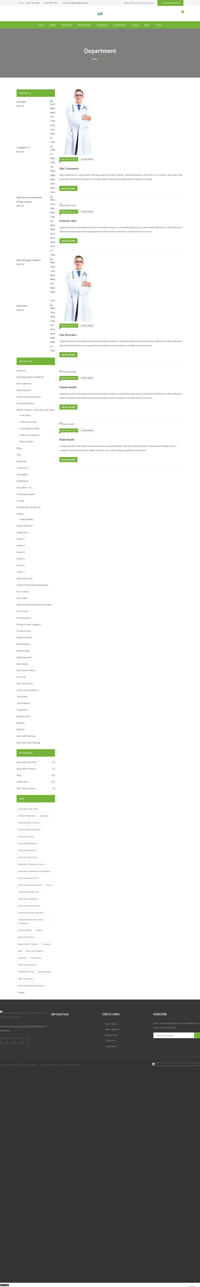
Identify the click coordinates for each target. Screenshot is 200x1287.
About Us (21, 370)
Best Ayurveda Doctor (28, 878)
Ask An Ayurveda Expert (29, 396)
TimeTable (22, 696)
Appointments (24, 390)
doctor (49, 885)
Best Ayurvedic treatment (30, 885)
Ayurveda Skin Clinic (27, 762)
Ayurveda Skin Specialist (29, 829)
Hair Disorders (68, 334)
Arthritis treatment (27, 815)
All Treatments (24, 383)
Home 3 (21, 545)
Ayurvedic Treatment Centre (31, 864)
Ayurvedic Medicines (27, 843)
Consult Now (119, 25)
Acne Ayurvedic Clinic (28, 809)
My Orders (22, 598)
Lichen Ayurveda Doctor (29, 905)
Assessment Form (25, 403)
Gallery (52, 25)
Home (41, 25)
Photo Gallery (26, 441)
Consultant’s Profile (29, 428)
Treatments (102, 25)
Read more (68, 188)
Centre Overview (28, 421)
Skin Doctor (36, 958)
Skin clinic (22, 958)
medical (39, 930)
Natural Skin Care (26, 937)
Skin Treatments (69, 168)
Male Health (66, 439)
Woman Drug (111, 1035)
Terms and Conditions (27, 690)
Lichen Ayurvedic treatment (31, 912)
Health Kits (67, 25)
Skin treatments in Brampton (31, 985)
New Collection (112, 1029)
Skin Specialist (44, 971)
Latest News (111, 1046)
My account (23, 591)
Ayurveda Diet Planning (28, 742)
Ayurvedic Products (26, 768)
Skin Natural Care (26, 971)
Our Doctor (22, 611)
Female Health (68, 387)
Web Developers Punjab (38, 1284)
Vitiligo (21, 992)
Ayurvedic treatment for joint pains (34, 871)
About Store (111, 1024)
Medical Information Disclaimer (33, 584)
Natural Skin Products (28, 944)
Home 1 (21, 538)
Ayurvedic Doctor (26, 836)
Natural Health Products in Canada (34, 604)
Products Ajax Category (29, 624)
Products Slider (24, 637)
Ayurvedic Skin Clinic (27, 857)
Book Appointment (172, 3)
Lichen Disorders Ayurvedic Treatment (30, 921)
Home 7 (21, 571)
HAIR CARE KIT (25, 525)
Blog (147, 25)
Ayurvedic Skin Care (27, 850)
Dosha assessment (26, 494)
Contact (135, 25)
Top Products (23, 703)
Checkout (21, 461)
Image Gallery (26, 519)
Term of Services (25, 683)
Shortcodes (22, 663)
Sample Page (23, 650)
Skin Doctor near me (27, 964)
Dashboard (22, 480)
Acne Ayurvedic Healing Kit (30, 376)
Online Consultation (29, 435)
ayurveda (44, 815)
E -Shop (158, 25)
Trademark (22, 709)
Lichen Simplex (25, 930)
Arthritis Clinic (68, 220)
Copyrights (22, 474)
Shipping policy (24, 657)
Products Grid (24, 630)
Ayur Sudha (88, 159)
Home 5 (21, 558)
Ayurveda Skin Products (29, 822)
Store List (21, 676)
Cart (19, 454)
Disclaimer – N (24, 487)
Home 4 (21, 552)
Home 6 (21, 565)
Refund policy (23, 644)
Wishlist (21, 722)
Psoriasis (46, 944)
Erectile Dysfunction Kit (29, 507)
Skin (20, 951)
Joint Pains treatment (28, 898)
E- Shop (20, 500)
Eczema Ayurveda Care (28, 892)
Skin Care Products (26, 670)
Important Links (25, 578)
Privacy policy (24, 617)
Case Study (25, 415)
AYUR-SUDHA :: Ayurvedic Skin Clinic (36, 409)
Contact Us (22, 467)
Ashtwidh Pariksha (26, 736)
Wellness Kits (84, 25)
